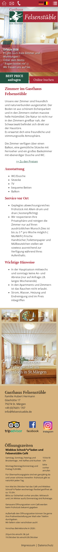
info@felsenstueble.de (18, 411)
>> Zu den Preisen (27, 161)
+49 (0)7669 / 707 (15, 408)
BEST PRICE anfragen (14, 78)
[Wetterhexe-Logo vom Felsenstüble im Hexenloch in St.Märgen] (29, 315)
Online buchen (44, 80)
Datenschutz (45, 545)
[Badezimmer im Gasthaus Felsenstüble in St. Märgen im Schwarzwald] (47, 315)
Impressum (28, 545)
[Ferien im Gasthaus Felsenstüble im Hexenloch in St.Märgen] (11, 315)
